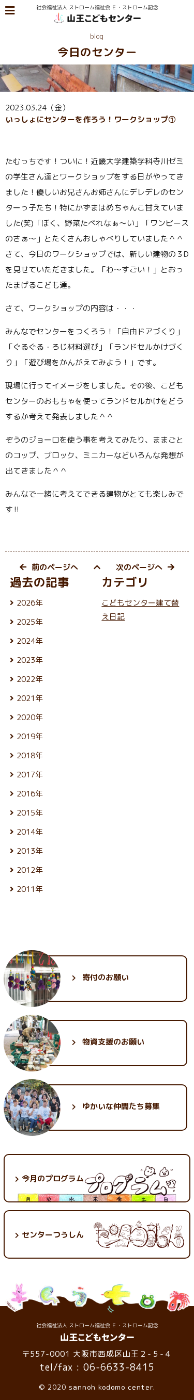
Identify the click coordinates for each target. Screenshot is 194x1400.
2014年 (30, 831)
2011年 (30, 889)
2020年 (30, 717)
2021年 (30, 698)
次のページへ (139, 567)
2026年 (30, 602)
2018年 (30, 755)
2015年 (30, 812)
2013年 (30, 850)
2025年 (30, 621)
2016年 (30, 793)
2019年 (30, 736)
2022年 (30, 679)
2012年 (30, 870)
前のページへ (55, 567)
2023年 (30, 660)
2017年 (30, 774)
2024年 (30, 641)
